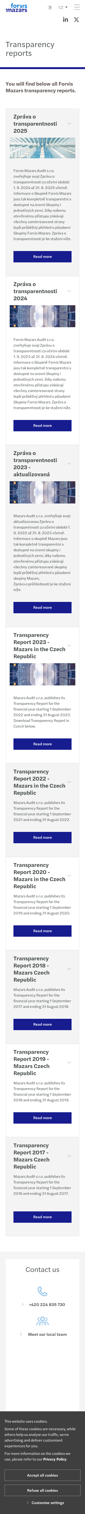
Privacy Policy (54, 1459)
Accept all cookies (42, 1475)
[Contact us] (42, 1297)
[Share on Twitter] (76, 19)
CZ (61, 7)
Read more (42, 256)
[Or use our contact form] (42, 1386)
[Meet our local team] (42, 1326)
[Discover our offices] (42, 1356)
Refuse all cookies (42, 1490)
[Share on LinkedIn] (65, 19)
